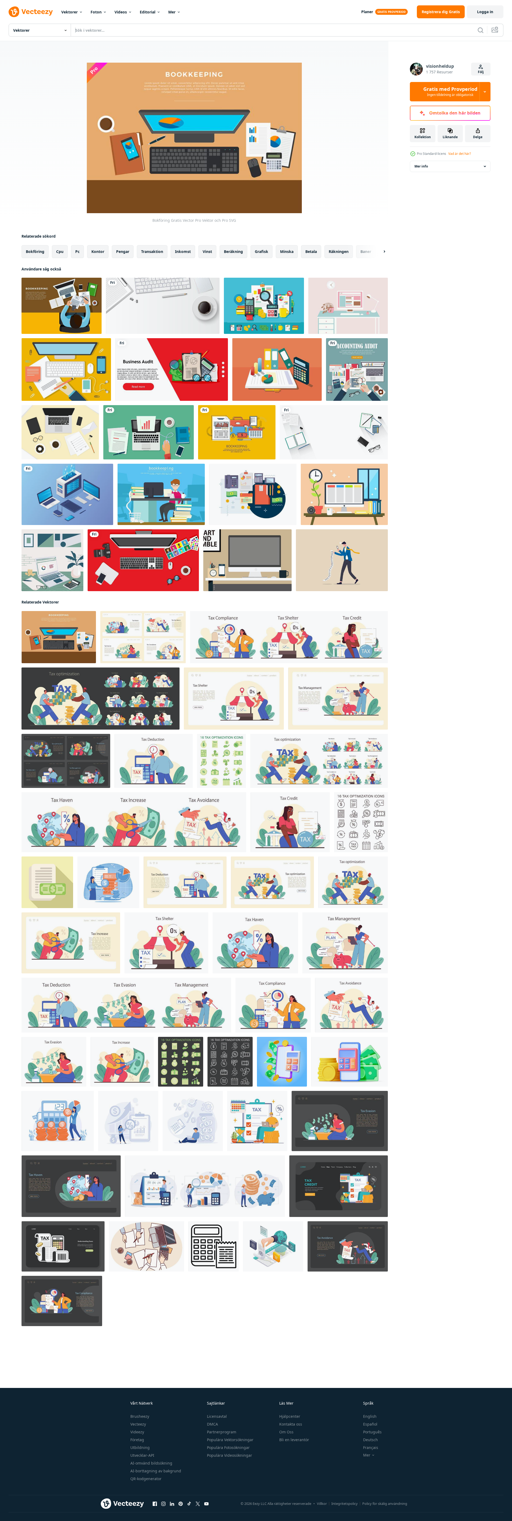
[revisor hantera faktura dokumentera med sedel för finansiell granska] (47, 882)
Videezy (137, 1431)
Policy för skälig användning (384, 1503)
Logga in (485, 11)
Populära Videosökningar (229, 1455)
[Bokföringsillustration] (236, 432)
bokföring (35, 251)
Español (370, 1424)
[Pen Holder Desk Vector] (247, 560)
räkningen (339, 251)
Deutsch (370, 1439)
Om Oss (286, 1431)
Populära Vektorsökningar (230, 1439)
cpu (59, 251)
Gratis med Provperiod (450, 91)
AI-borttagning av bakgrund (155, 1470)
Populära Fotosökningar (228, 1447)
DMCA (212, 1424)
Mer (172, 12)
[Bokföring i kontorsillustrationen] (161, 494)
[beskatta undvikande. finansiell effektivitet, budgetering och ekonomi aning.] (351, 1005)
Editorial (147, 12)
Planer (367, 11)
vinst (207, 251)
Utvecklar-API (142, 1455)
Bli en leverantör (294, 1439)
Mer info (421, 166)
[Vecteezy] (31, 11)
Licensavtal (217, 1416)
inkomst (183, 251)
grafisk (261, 251)
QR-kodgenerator (146, 1478)
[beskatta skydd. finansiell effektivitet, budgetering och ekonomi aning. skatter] (234, 698)
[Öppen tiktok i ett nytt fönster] (189, 1504)
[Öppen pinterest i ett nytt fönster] (180, 1504)
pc (77, 251)
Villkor (322, 1503)
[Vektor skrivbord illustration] (348, 306)
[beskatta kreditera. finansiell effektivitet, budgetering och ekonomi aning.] (290, 822)
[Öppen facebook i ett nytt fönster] (155, 1504)
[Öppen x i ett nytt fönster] (198, 1504)
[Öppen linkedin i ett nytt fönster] (172, 1504)
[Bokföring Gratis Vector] (59, 637)
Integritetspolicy (344, 1503)
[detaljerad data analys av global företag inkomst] (273, 1246)
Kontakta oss (290, 1424)
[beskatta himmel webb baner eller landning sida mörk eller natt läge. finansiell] (71, 1186)
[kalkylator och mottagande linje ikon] (213, 1246)
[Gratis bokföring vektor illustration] (252, 494)
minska (286, 251)
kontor (97, 251)
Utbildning (140, 1447)
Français (370, 1447)
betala (311, 251)
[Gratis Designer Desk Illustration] (66, 369)
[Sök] (480, 30)
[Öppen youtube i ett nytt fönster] (206, 1504)
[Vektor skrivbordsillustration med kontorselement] (60, 432)
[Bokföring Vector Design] (277, 369)
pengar (122, 251)
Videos (120, 12)
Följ (481, 72)
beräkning (233, 251)
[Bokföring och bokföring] (264, 306)
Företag (137, 1439)
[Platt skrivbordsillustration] (344, 494)
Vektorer (69, 12)
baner (365, 251)
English (370, 1416)
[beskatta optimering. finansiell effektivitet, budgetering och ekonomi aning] (338, 698)
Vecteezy (138, 1424)
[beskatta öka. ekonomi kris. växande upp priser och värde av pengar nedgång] (71, 942)
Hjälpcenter (289, 1416)
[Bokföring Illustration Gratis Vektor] (62, 306)
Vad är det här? (459, 153)
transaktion (152, 251)
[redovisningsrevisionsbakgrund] (357, 369)
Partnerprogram (221, 1431)
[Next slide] (379, 251)
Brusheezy (139, 1416)
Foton (96, 12)
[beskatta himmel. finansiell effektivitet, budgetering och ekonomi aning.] (255, 942)
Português (372, 1431)
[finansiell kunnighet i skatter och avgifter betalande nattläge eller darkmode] (63, 1246)
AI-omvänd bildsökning (151, 1463)
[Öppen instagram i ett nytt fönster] (163, 1504)
